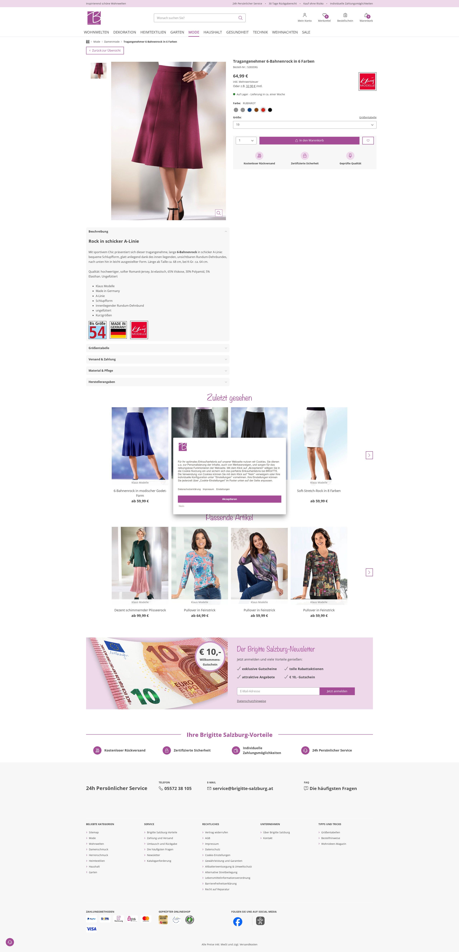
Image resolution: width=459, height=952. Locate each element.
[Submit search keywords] (241, 18)
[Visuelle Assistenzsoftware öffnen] (258, 920)
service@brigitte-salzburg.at (243, 788)
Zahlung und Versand (160, 838)
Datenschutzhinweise (251, 701)
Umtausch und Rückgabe (162, 843)
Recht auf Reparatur (217, 889)
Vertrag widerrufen (216, 832)
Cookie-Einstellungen (217, 855)
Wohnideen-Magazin (333, 843)
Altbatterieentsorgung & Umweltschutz (228, 866)
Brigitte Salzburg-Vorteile (162, 832)
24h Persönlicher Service (247, 3)
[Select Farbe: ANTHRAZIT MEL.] (236, 110)
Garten (93, 872)
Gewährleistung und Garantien (223, 860)
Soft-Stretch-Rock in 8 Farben (319, 491)
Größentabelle (368, 117)
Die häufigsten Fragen (333, 788)
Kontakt (267, 838)
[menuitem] (96, 33)
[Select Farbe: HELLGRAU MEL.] (243, 110)
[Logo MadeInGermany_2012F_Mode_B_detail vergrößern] (118, 330)
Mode (92, 838)
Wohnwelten (96, 843)
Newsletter (153, 855)
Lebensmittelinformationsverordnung (227, 877)
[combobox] (200, 18)
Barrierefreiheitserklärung (221, 883)
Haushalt (94, 866)
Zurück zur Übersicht (106, 50)
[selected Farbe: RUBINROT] (263, 110)
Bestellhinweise (330, 838)
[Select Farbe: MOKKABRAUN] (256, 110)
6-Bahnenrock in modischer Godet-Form (140, 493)
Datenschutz (212, 849)
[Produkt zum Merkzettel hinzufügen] (368, 140)
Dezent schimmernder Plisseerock (140, 610)
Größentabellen (330, 832)
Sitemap (94, 832)
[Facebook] (237, 921)
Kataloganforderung (159, 860)
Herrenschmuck (98, 855)
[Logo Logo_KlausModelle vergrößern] (368, 81)
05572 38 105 (178, 788)
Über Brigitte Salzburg (276, 832)
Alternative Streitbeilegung (221, 872)
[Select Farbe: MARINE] (249, 110)
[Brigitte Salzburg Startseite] (93, 18)
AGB (207, 838)
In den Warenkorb (311, 140)
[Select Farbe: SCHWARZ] (270, 110)
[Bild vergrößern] (218, 213)
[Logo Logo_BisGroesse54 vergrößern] (98, 330)
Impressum (212, 843)
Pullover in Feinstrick (199, 610)
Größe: (237, 117)
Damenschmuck (98, 849)
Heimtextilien (97, 860)
